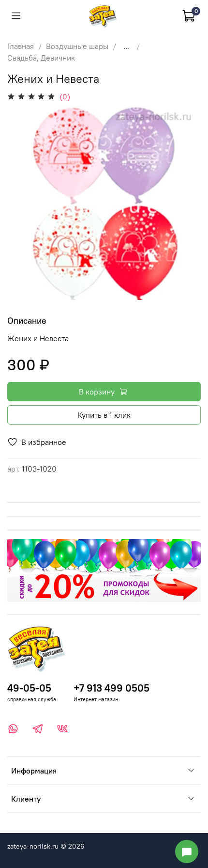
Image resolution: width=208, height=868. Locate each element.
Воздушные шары (77, 46)
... (126, 46)
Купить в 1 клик (104, 415)
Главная (20, 46)
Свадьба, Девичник (41, 58)
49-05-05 (29, 687)
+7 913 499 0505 (111, 687)
